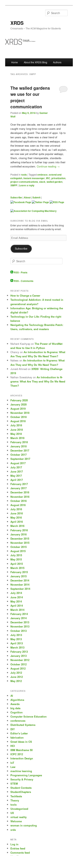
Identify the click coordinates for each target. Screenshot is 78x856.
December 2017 (19, 450)
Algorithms (17, 700)
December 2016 (19, 492)
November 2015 (19, 543)
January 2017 (18, 488)
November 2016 (19, 497)
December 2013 (19, 622)
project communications (24, 181)
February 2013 (19, 651)
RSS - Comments (23, 281)
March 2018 (17, 438)
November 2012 (19, 660)
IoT (12, 763)
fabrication (17, 737)
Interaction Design (21, 758)
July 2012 (16, 672)
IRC (48, 178)
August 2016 (18, 505)
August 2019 (18, 408)
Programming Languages (26, 775)
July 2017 (16, 467)
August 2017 (18, 463)
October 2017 (18, 454)
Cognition (16, 712)
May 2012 (16, 681)
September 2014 (20, 589)
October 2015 (18, 547)
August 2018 (18, 421)
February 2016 (19, 530)
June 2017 (16, 471)
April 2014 (16, 605)
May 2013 (16, 639)
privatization (58, 178)
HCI (12, 746)
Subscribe (16, 197)
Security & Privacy (21, 779)
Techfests (16, 796)
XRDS (17, 22)
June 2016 (16, 513)
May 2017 (16, 475)
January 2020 (18, 404)
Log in (14, 844)
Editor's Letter (19, 733)
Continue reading (48, 166)
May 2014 (16, 601)
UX (12, 813)
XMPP (13, 185)
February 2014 (19, 614)
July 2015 (16, 555)
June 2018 (16, 429)
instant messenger (34, 178)
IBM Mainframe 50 (21, 750)
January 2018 (18, 446)
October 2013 (18, 631)
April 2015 (16, 564)
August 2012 (18, 668)
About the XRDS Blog (35, 62)
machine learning (21, 771)
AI (11, 695)
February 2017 (19, 484)
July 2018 (16, 425)
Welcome (16, 821)
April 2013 (16, 643)
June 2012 (16, 677)
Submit (36, 197)
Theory (14, 800)
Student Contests (21, 788)
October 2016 (18, 501)
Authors (57, 62)
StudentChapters (20, 792)
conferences (17, 720)
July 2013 (16, 635)
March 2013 (17, 647)
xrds (13, 830)
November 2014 (19, 584)
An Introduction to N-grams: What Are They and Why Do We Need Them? (37, 381)
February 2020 (19, 400)
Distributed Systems (22, 725)
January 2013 (18, 656)
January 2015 (18, 576)
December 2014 (19, 580)
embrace (42, 174)
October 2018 (18, 417)
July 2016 (16, 509)
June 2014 (16, 597)
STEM (14, 783)
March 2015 (17, 568)
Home (14, 62)
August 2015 (18, 551)
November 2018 (19, 413)
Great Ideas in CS (21, 742)
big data (15, 708)
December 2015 (19, 538)
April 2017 (16, 480)
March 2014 (17, 610)
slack (42, 181)
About (27, 197)
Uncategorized (19, 809)
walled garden (54, 181)
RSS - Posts (20, 272)
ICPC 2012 (16, 754)
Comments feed (20, 852)
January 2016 (18, 534)
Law (12, 767)
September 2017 (20, 459)
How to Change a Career (25, 295)
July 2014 (16, 593)
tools (24, 174)
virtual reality (18, 817)
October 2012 (18, 664)
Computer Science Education (28, 716)
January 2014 (18, 618)
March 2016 (17, 526)
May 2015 (16, 559)
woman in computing (23, 825)
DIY (12, 729)
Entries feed (17, 848)
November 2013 (19, 626)
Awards (15, 704)
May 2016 (16, 517)
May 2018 (16, 434)
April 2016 (16, 522)
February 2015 (19, 572)
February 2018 (19, 442)
